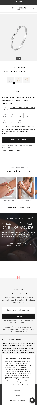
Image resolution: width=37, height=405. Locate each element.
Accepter (17, 390)
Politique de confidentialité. (21, 385)
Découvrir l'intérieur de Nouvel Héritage (16, 244)
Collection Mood (18, 67)
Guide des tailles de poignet (22, 107)
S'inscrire (18, 316)
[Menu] (2, 8)
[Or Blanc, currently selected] (10, 80)
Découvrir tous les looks (18, 207)
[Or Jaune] (18, 80)
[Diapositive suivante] (35, 189)
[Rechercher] (6, 8)
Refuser (17, 395)
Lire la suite (7, 103)
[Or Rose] (26, 80)
